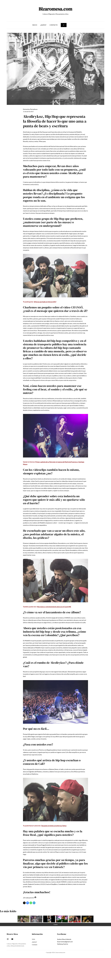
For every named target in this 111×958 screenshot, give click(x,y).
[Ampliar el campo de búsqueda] (64, 25)
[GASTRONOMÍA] (87, 919)
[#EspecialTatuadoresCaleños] (36, 919)
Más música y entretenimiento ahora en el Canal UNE (54, 607)
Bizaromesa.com (55, 9)
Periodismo (33, 109)
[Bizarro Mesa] (23, 919)
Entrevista (26, 109)
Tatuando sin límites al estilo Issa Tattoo (53, 826)
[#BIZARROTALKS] (49, 919)
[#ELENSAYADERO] (62, 919)
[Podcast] (75, 919)
